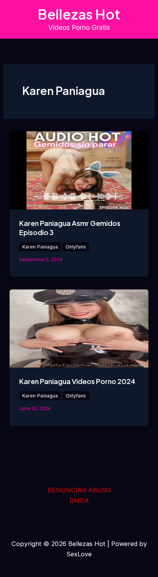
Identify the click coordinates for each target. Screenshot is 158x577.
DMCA (79, 500)
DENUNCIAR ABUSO (79, 490)
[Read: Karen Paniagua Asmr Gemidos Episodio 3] (79, 169)
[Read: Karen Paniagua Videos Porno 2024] (79, 328)
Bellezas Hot (79, 14)
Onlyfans (76, 247)
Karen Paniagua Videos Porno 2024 (77, 381)
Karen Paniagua (40, 247)
